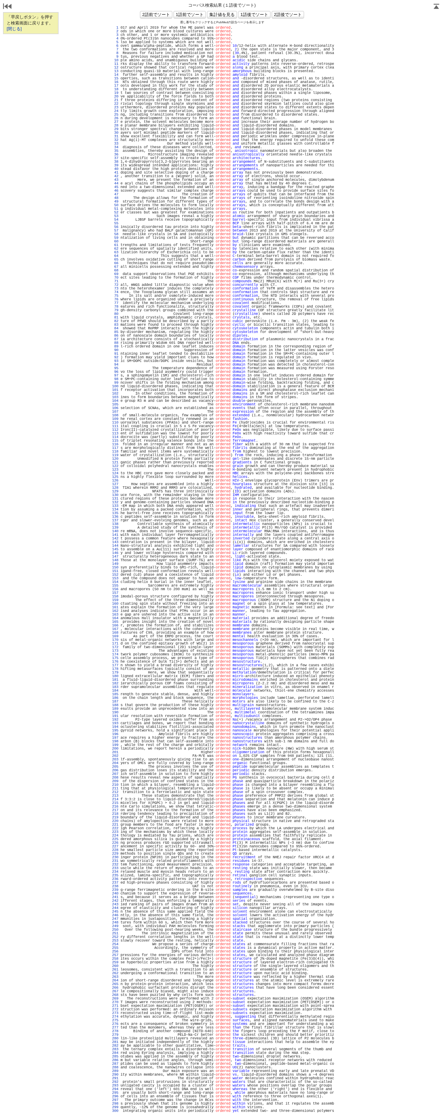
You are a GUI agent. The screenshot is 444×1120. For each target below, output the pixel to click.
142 (115, 538)
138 (115, 524)
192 (115, 720)
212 (115, 792)
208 (115, 778)
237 (115, 883)
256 (115, 951)
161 (115, 607)
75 (115, 296)
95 (115, 368)
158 (115, 596)
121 (115, 462)
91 (115, 354)
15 (115, 78)
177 (115, 665)
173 (115, 651)
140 (115, 531)
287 (115, 1064)
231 (115, 861)
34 (115, 147)
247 (115, 919)
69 (115, 274)
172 (115, 647)
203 (115, 759)
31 (115, 136)
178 (115, 669)
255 (115, 948)
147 (115, 557)
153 (115, 578)
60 (115, 241)
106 (115, 408)
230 (115, 857)
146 (115, 553)
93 (115, 361)
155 (115, 586)
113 (115, 433)
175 (115, 658)
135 (115, 513)
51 (115, 209)
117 (115, 448)
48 (115, 198)
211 (115, 788)
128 (115, 488)
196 (115, 734)
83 (115, 325)
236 (115, 879)
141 (115, 535)
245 (115, 912)
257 (115, 955)
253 (115, 941)
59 (115, 238)
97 (115, 375)
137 (115, 520)
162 (115, 611)
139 (115, 528)
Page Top (436, 7)
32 (115, 140)
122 (115, 466)
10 (115, 60)
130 (115, 495)
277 (115, 1028)
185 (115, 694)
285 (115, 1056)
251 (115, 933)
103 (115, 397)
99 (115, 383)
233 (115, 868)
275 (115, 1020)
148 (115, 560)
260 (115, 966)
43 (115, 180)
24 (115, 111)
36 (115, 154)
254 (115, 944)
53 (115, 216)
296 (115, 1096)
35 (115, 151)
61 (115, 245)
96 (115, 372)
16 (115, 82)
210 (115, 785)
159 (115, 600)
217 (115, 810)
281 (115, 1042)
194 (115, 727)
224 (115, 836)
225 (115, 839)
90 (115, 350)
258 (115, 959)
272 (115, 1009)
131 (115, 499)
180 (115, 676)
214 (115, 799)
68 (115, 270)
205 (115, 767)
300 (115, 1111)
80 (115, 314)
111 (115, 426)
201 (115, 752)
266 (115, 988)
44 (115, 183)
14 (115, 75)
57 (115, 231)
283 (115, 1049)
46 (115, 191)
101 (115, 390)
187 (115, 701)
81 (115, 317)
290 (115, 1075)
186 (115, 698)
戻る (8, 7)
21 (115, 100)
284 (115, 1053)
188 (115, 705)
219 (115, 817)
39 (115, 165)
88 (115, 343)
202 (115, 756)
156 (115, 589)
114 (115, 437)
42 (115, 176)
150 (115, 567)
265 (115, 984)
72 (115, 285)
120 (115, 459)
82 (115, 321)
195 (115, 730)
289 (115, 1071)
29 (115, 129)
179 (115, 672)
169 (115, 636)
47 (115, 194)
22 (115, 104)
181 (115, 680)
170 (115, 640)
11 (115, 64)
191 (115, 716)
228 (115, 850)
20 (115, 96)
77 (115, 303)
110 (115, 423)
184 (115, 691)
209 (115, 781)
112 (115, 430)
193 (115, 723)
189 (115, 709)
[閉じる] (14, 28)
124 (115, 473)
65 (115, 260)
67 (115, 267)
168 (115, 633)
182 (115, 683)
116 (115, 444)
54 (115, 220)
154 (115, 582)
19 (115, 93)
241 (115, 897)
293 (115, 1085)
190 (115, 712)
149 (115, 564)
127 (115, 484)
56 (115, 227)
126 (115, 480)
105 (115, 404)
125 (115, 477)
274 (115, 1017)
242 (115, 901)
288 (115, 1067)
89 (115, 346)
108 (115, 415)
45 (115, 187)
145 (115, 549)
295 (115, 1093)
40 (115, 169)
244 (115, 908)
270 (115, 1002)
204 (115, 763)
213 (115, 796)
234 (115, 872)
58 (115, 234)
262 (115, 973)
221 (115, 825)
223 (115, 832)
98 (115, 379)
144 (115, 546)
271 (115, 1006)
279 (115, 1035)
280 (115, 1038)
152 (115, 575)
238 (115, 886)
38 (115, 162)
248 (115, 922)
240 (115, 893)
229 (115, 854)
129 (115, 491)
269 (115, 999)
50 (115, 205)
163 (115, 615)
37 (115, 158)
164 (115, 618)
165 (115, 622)
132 (115, 502)
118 (115, 452)
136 (115, 517)
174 (115, 654)
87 (115, 339)
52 (115, 212)
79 (115, 310)
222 (115, 828)
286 (115, 1060)
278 (115, 1031)
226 (115, 843)
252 (115, 937)
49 (115, 202)
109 (115, 419)
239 (115, 890)
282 (115, 1046)
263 (115, 977)
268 (115, 995)
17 (115, 86)
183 (115, 687)
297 (115, 1100)
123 (115, 470)
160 (115, 604)
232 (115, 864)
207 (115, 774)
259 (115, 962)
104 (115, 401)
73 (115, 288)
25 (115, 115)
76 (115, 299)
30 (115, 133)
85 (115, 332)
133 (115, 506)
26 (115, 118)
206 (115, 770)
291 (115, 1078)
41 (115, 173)
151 (115, 571)
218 (115, 814)
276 (115, 1024)
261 (115, 970)
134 (115, 509)
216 (115, 807)
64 (115, 256)
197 (115, 738)
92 (115, 357)
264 (115, 980)
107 (115, 412)
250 (115, 930)
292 (115, 1082)
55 (115, 223)
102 (115, 394)
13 (115, 71)
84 (115, 328)
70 (115, 278)
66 (115, 263)
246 (115, 915)
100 (115, 386)
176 (115, 662)
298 (115, 1104)
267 (115, 991)
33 (115, 144)
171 (115, 644)
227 (115, 846)
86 (115, 336)
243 (115, 904)
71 (115, 281)
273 (115, 1013)
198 (115, 741)
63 (115, 252)
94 (115, 365)
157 (115, 593)
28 (115, 125)
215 (115, 803)
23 (115, 107)
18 (115, 89)
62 (115, 249)
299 (115, 1107)
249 (115, 926)
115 (115, 441)
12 (115, 68)
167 (115, 629)
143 (115, 542)
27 (115, 122)
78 (115, 307)
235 (115, 875)
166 (115, 625)
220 (115, 821)
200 (115, 749)
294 (115, 1089)
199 (115, 745)
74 (115, 292)
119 (115, 455)
